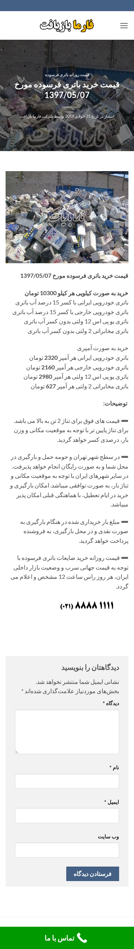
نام (114, 767)
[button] (123, 25)
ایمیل (111, 802)
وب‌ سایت (108, 836)
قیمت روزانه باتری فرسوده (67, 74)
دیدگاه (111, 703)
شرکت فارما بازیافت (36, 116)
